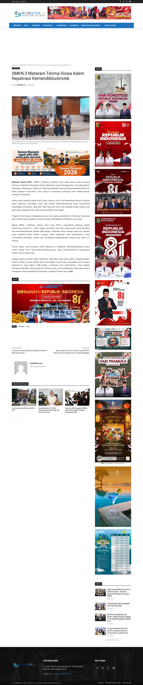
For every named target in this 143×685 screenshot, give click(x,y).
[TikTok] (126, 1)
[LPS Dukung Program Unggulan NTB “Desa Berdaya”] (100, 606)
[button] (128, 25)
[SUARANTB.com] (13, 85)
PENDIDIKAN (23, 65)
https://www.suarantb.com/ (38, 366)
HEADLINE (68, 404)
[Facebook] (120, 1)
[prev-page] (13, 417)
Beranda (14, 65)
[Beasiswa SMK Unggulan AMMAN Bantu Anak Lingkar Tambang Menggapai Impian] (77, 397)
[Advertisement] (71, 45)
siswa (27, 326)
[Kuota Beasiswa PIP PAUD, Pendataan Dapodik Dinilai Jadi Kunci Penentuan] (51, 397)
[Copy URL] (44, 91)
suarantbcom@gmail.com (61, 674)
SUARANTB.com (21, 85)
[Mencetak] (39, 91)
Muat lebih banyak (112, 640)
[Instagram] (123, 1)
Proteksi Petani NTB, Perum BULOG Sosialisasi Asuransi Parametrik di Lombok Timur (117, 631)
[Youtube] (130, 1)
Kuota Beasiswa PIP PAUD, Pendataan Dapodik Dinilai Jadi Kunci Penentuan (49, 410)
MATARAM (21, 326)
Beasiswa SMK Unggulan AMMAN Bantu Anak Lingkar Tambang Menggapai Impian (76, 410)
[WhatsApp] (34, 91)
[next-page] (16, 417)
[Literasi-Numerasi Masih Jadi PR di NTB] (24, 397)
